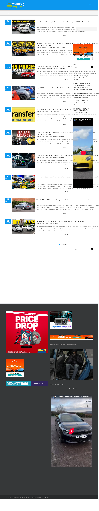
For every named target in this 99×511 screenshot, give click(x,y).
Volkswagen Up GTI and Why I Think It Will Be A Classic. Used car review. (60, 221)
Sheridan (39, 23)
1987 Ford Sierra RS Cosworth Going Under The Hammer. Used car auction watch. (63, 200)
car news (51, 89)
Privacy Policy (46, 497)
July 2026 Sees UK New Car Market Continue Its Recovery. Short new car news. (62, 88)
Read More (65, 35)
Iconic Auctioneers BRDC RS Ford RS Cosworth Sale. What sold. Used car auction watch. (65, 66)
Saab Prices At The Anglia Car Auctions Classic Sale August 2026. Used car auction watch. (66, 22)
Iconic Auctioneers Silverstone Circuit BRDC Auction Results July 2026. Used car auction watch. (67, 155)
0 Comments (62, 23)
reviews (50, 223)
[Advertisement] (83, 221)
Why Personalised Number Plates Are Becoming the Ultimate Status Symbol (62, 109)
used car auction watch (54, 23)
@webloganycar (80, 29)
